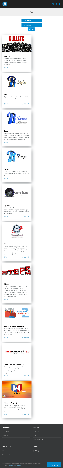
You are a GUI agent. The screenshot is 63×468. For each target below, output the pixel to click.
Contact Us (6, 455)
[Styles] (17, 81)
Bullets (7, 56)
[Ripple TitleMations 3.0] (17, 351)
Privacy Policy (12, 465)
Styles (7, 95)
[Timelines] (17, 230)
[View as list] (32, 29)
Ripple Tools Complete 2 (14, 326)
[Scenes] (17, 118)
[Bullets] (17, 43)
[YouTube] (36, 451)
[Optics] (17, 192)
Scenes (7, 131)
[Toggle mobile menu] (60, 4)
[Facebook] (33, 451)
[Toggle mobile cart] (53, 4)
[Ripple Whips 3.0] (17, 389)
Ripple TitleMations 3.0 (14, 365)
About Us (36, 431)
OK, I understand (54, 464)
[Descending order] (40, 20)
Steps (6, 284)
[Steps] (17, 271)
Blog (35, 435)
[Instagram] (38, 451)
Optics (7, 206)
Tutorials (6, 431)
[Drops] (17, 156)
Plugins (5, 435)
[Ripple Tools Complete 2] (17, 313)
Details (18, 465)
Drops (6, 169)
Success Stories (38, 439)
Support (6, 451)
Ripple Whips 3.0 (11, 403)
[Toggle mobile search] (56, 4)
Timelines (8, 244)
